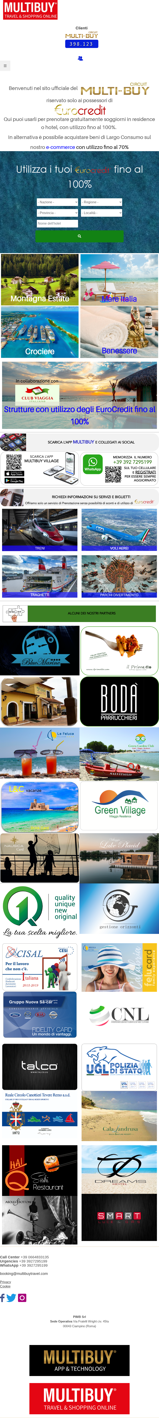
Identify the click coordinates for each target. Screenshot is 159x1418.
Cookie (5, 1286)
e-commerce (60, 147)
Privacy (5, 1282)
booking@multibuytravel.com (24, 1274)
